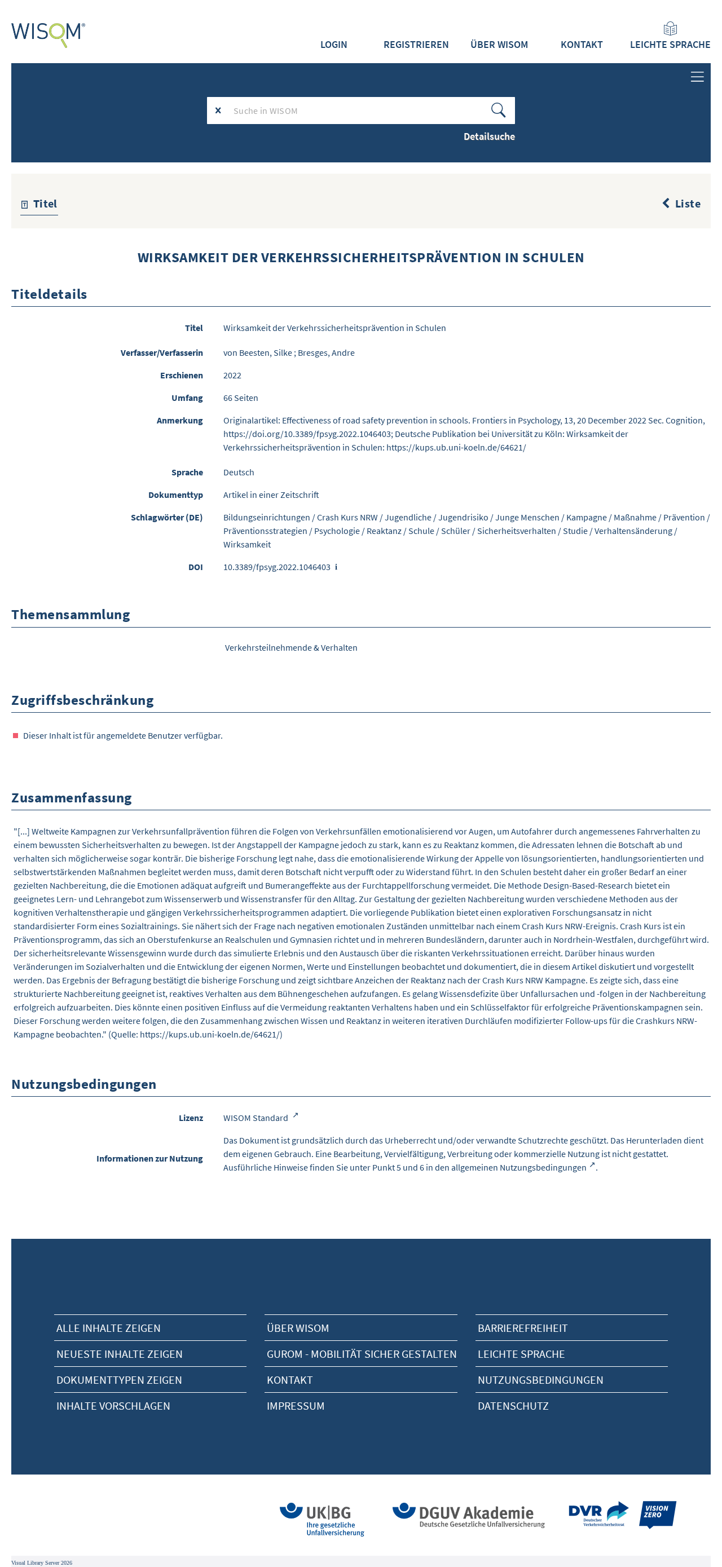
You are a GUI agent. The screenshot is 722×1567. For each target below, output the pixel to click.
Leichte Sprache (670, 44)
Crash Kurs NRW (347, 517)
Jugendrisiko (463, 517)
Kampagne (586, 517)
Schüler (455, 530)
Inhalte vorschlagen (113, 1405)
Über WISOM (499, 44)
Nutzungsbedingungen (541, 1379)
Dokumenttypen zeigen (119, 1379)
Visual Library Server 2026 (41, 1563)
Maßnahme (635, 517)
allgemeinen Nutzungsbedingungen (519, 1167)
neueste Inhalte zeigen (119, 1354)
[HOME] (48, 35)
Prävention (684, 517)
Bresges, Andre (326, 352)
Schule (421, 530)
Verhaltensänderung (633, 530)
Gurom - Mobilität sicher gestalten (362, 1354)
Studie (575, 530)
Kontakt (582, 44)
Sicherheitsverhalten (516, 530)
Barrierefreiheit (523, 1328)
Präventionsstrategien (265, 530)
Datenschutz (513, 1405)
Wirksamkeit (247, 544)
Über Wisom (298, 1328)
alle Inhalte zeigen (108, 1328)
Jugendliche (408, 517)
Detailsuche (489, 136)
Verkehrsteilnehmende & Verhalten (291, 647)
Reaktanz (384, 530)
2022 (232, 375)
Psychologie (337, 530)
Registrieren (416, 44)
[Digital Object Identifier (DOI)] (336, 568)
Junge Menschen (527, 517)
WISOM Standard (256, 1117)
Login (333, 44)
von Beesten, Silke (257, 352)
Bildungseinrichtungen (266, 517)
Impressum (296, 1405)
